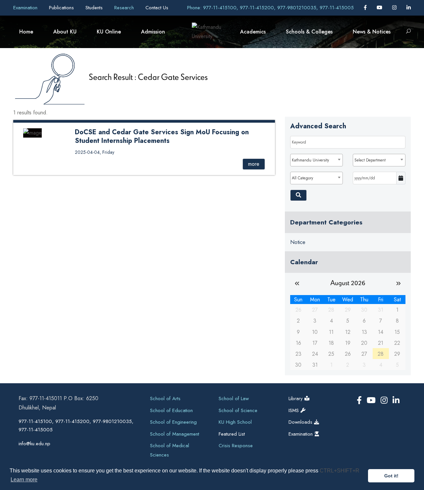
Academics (253, 31)
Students (94, 7)
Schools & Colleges (309, 31)
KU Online (109, 31)
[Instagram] (395, 7)
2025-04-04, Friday (94, 152)
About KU (65, 31)
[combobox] (316, 160)
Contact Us (156, 7)
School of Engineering (173, 422)
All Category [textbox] (302, 178)
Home (26, 31)
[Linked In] (408, 7)
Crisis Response (236, 445)
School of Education (171, 410)
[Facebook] (366, 7)
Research (124, 7)
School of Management (174, 434)
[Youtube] (380, 7)
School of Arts (165, 398)
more (253, 164)
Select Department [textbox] (370, 160)
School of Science (238, 410)
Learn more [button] (24, 479)
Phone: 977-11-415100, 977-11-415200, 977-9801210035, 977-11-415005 (270, 7)
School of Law (234, 398)
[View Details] (32, 132)
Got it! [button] (391, 475)
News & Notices (372, 31)
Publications (62, 7)
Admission (153, 31)
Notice (297, 242)
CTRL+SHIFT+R (339, 470)
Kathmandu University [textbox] (310, 160)
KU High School (235, 422)
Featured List (232, 434)
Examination (26, 7)
